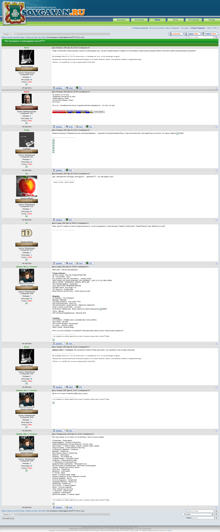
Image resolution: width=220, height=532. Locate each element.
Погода (212, 20)
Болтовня (42, 37)
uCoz (169, 530)
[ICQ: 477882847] (89, 263)
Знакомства (139, 20)
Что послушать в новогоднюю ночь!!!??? (61, 37)
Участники (184, 28)
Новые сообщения (172, 28)
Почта (175, 20)
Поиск (209, 28)
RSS (215, 28)
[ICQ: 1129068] (89, 126)
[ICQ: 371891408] (69, 170)
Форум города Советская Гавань (13, 37)
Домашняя (121, 20)
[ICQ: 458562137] (69, 219)
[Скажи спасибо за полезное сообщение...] (26, 84)
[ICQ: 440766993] (79, 87)
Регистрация (159, 28)
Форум (157, 20)
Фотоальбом (193, 20)
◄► (198, 28)
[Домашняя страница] (80, 126)
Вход (151, 28)
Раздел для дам (31, 37)
